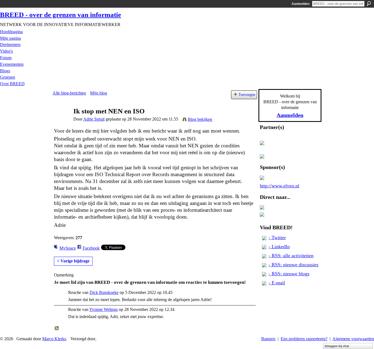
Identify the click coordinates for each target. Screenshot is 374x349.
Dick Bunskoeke (104, 292)
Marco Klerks (54, 338)
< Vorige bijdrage (73, 261)
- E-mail (277, 282)
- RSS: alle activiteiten (291, 255)
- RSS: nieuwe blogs (289, 273)
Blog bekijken (200, 119)
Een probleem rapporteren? (304, 338)
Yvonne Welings (103, 309)
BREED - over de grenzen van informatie (60, 14)
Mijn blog (98, 93)
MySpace (67, 248)
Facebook (91, 248)
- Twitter (277, 237)
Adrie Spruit (94, 119)
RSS (56, 328)
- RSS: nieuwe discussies (293, 264)
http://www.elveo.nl (279, 185)
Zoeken (369, 3)
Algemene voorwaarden (353, 338)
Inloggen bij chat (337, 346)
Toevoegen (246, 94)
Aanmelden (300, 4)
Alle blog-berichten (69, 93)
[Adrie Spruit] (61, 121)
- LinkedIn (279, 246)
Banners (268, 338)
